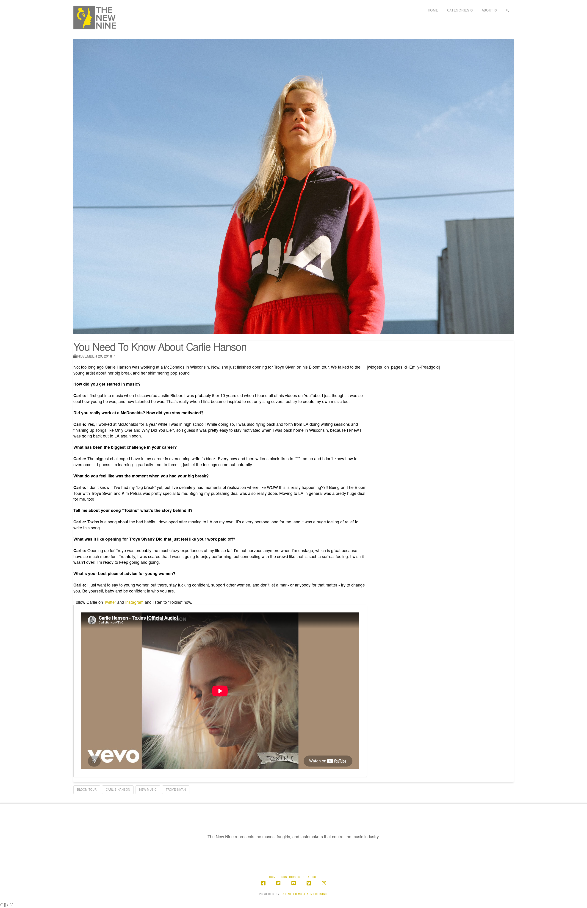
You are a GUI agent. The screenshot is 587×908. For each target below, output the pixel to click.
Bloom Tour (87, 789)
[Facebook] (263, 883)
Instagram (134, 602)
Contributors (293, 877)
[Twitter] (278, 883)
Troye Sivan (176, 789)
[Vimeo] (309, 883)
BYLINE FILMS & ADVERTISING (304, 894)
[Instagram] (324, 883)
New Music (148, 789)
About (313, 877)
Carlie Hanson (118, 789)
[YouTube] (293, 883)
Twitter (110, 602)
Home (273, 877)
